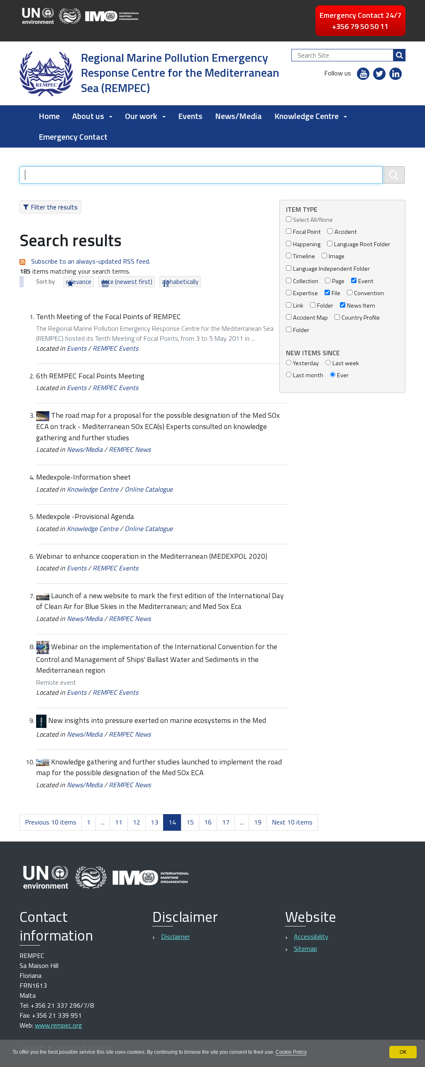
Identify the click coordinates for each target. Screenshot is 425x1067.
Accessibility (311, 936)
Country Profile (361, 317)
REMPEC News (130, 449)
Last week (345, 363)
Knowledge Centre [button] (306, 115)
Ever (343, 375)
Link (298, 305)
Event (366, 281)
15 (190, 822)
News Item (361, 305)
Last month (308, 375)
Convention (369, 293)
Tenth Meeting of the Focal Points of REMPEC (108, 316)
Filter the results (54, 207)
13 (154, 822)
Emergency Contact (73, 136)
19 (257, 822)
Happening (306, 244)
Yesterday (306, 363)
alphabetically (180, 281)
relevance (78, 281)
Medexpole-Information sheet (83, 477)
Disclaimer (175, 936)
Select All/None (313, 220)
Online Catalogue (149, 489)
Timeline (304, 256)
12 (136, 822)
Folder (325, 305)
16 (208, 822)
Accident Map (310, 317)
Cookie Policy (291, 1052)
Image (336, 256)
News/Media (238, 115)
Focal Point (307, 232)
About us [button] (88, 115)
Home (49, 115)
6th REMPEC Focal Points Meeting (90, 375)
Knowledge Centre (92, 489)
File (336, 293)
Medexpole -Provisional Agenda (85, 516)
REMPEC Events (115, 348)
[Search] (399, 55)
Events (190, 115)
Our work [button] (141, 115)
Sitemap (305, 948)
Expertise (305, 293)
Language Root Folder (362, 244)
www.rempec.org (58, 1025)
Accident (346, 232)
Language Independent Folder (331, 268)
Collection (305, 281)
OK (403, 1052)
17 (226, 822)
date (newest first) (126, 281)
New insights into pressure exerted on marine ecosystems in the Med (157, 720)
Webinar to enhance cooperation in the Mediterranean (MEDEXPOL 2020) (151, 556)
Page (338, 281)
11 (118, 822)
